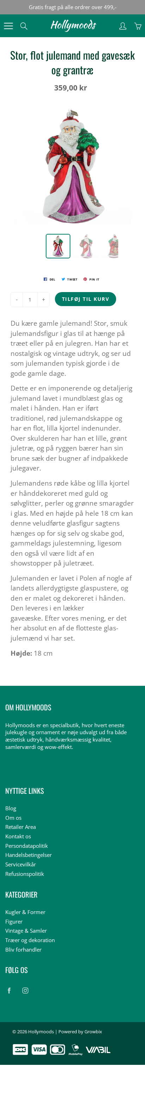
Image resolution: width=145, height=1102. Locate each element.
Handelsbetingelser (28, 855)
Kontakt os (18, 836)
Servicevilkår (20, 864)
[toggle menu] (8, 26)
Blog (10, 808)
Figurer (14, 921)
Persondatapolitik (26, 846)
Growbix (93, 1031)
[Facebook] (9, 991)
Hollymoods (41, 1031)
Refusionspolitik (24, 874)
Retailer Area (20, 827)
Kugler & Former (25, 912)
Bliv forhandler (23, 949)
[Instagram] (25, 991)
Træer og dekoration (30, 940)
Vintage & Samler (26, 930)
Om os (13, 817)
